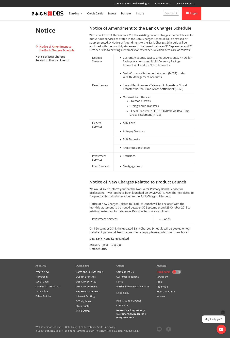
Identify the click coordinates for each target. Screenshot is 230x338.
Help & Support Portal (128, 300)
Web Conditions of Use (48, 327)
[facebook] (168, 328)
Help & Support (185, 3)
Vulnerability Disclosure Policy (98, 327)
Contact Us (122, 305)
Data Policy (71, 327)
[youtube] (159, 328)
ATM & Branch (163, 3)
